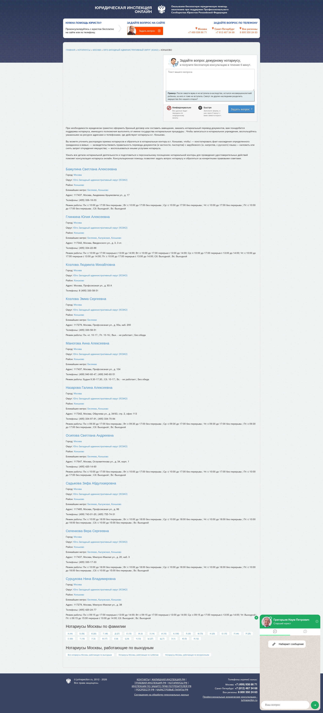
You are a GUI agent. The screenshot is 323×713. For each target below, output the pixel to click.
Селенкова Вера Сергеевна (87, 530)
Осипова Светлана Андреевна (90, 435)
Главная (70, 49)
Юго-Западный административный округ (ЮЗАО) (131, 49)
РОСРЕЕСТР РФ (145, 689)
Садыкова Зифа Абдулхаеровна (91, 483)
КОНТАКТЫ (143, 679)
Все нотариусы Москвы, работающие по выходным (90, 654)
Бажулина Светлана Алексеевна (91, 168)
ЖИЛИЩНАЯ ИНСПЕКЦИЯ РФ (168, 679)
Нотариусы (84, 49)
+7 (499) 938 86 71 (246, 684)
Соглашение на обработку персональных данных (161, 694)
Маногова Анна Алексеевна (87, 343)
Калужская (104, 237)
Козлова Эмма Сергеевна (86, 298)
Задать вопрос (147, 30)
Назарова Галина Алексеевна (89, 387)
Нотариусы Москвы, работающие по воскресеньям (187, 654)
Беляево (92, 190)
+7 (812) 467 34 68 (246, 688)
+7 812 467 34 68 (225, 32)
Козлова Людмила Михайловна (90, 264)
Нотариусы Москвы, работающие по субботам (138, 654)
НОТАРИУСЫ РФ (177, 682)
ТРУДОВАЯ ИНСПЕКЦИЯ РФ (150, 682)
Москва (97, 49)
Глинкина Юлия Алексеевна (88, 216)
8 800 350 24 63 (248, 32)
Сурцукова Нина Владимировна (91, 578)
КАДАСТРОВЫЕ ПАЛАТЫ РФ (172, 689)
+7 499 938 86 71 (197, 32)
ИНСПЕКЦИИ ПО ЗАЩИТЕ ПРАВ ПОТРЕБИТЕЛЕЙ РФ (161, 686)
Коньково (79, 184)
